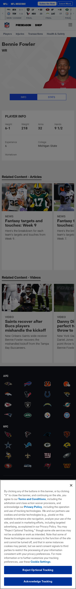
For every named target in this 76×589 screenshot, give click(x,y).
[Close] (71, 485)
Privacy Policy (33, 506)
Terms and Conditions (32, 499)
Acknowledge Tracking (38, 581)
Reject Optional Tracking (37, 570)
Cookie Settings (40, 561)
